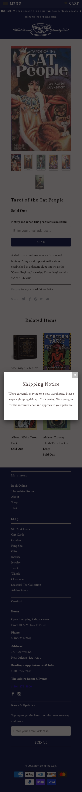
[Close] (75, 375)
